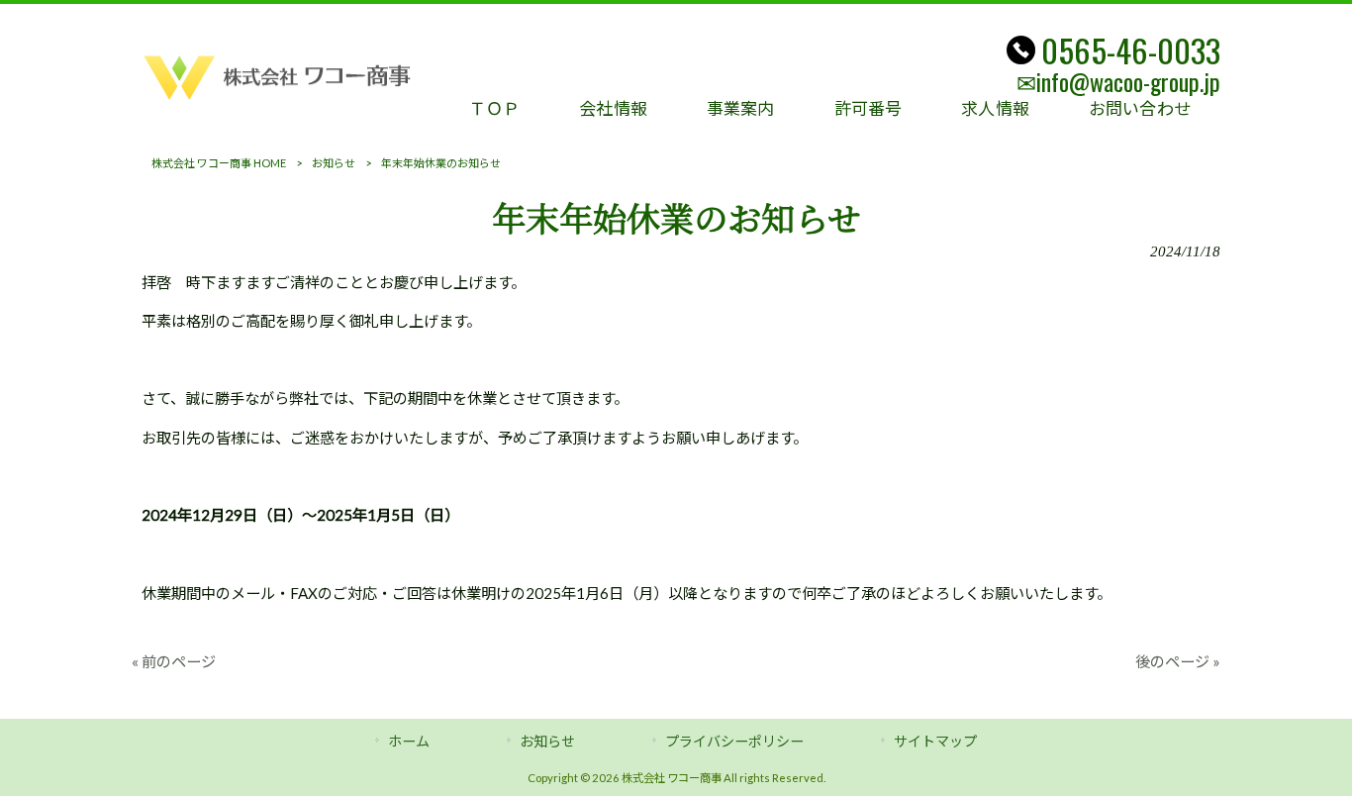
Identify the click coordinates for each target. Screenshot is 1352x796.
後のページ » (1177, 661)
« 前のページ (174, 661)
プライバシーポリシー (734, 741)
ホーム (409, 741)
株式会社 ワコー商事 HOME (218, 162)
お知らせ (333, 162)
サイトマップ (935, 741)
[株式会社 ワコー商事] (280, 104)
